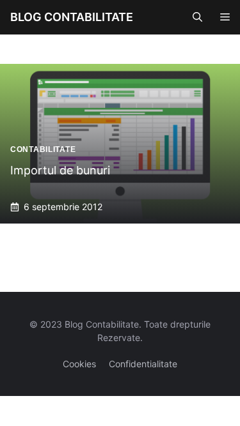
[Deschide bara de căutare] (197, 17)
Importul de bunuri (60, 170)
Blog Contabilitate (71, 17)
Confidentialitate (143, 363)
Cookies (79, 363)
